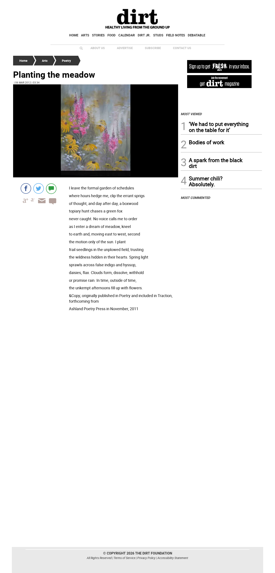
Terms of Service (124, 558)
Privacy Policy (146, 558)
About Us (97, 48)
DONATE (251, 5)
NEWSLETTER (227, 5)
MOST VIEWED (191, 114)
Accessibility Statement (172, 558)
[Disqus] (95, 372)
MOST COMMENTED (195, 197)
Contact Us (182, 48)
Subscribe (153, 48)
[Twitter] (38, 188)
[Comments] (51, 188)
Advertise (125, 48)
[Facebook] (26, 188)
